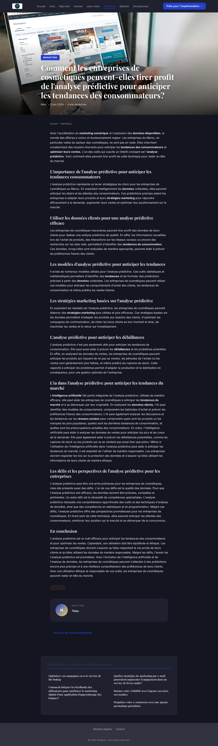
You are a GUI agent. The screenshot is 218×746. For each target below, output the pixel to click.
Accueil (41, 6)
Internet (78, 6)
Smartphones (140, 6)
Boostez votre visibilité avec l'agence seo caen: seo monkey (141, 692)
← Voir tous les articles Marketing (71, 632)
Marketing (109, 6)
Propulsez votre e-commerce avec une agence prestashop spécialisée (141, 703)
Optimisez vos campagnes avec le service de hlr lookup (75, 677)
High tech (64, 6)
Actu (52, 6)
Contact (120, 729)
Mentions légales (102, 729)
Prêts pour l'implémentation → (184, 6)
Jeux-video (93, 6)
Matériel (124, 6)
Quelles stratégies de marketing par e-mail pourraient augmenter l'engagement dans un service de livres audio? (140, 679)
